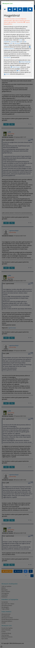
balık (20, 41)
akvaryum (17, 43)
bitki (25, 41)
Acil (19, 70)
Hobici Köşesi (16, 67)
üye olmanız (7, 57)
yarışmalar (14, 41)
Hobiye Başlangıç (26, 62)
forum (20, 40)
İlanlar (8, 74)
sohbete (6, 45)
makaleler (7, 41)
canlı (11, 43)
